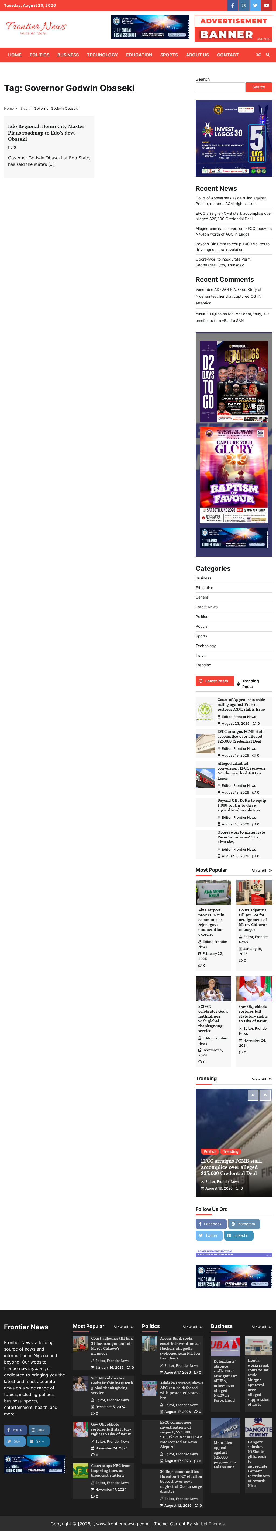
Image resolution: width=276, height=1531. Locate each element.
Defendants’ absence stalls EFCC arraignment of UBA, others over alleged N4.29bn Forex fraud (225, 1381)
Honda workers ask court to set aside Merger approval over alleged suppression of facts (259, 1382)
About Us (197, 55)
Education (139, 55)
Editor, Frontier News (239, 717)
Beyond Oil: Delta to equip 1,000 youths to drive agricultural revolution (242, 805)
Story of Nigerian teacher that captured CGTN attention (228, 296)
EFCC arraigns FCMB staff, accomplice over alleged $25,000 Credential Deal (241, 736)
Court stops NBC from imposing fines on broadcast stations (110, 1470)
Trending (203, 665)
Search (203, 79)
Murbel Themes (209, 1523)
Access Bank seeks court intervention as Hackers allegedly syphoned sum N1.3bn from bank (180, 1348)
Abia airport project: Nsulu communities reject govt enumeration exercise (211, 922)
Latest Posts (216, 681)
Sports (169, 55)
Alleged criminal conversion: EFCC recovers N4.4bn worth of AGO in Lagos (241, 770)
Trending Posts (250, 684)
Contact (228, 55)
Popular (202, 626)
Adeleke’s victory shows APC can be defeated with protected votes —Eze (181, 1390)
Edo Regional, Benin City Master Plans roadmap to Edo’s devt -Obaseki (46, 132)
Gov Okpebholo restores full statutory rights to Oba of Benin (253, 1013)
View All (259, 871)
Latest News (207, 607)
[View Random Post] (258, 55)
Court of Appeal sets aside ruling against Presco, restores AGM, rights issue (241, 704)
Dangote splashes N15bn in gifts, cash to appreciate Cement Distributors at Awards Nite (259, 1463)
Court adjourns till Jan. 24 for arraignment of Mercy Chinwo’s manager (253, 920)
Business (68, 55)
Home (15, 55)
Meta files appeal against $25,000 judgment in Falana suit (225, 1454)
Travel (201, 655)
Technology (102, 55)
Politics (39, 55)
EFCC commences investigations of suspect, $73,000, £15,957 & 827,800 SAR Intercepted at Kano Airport (181, 1434)
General (202, 597)
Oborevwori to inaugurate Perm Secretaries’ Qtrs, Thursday (241, 837)
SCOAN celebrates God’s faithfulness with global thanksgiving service (213, 1018)
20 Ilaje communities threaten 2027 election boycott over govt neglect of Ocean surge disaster (181, 1481)
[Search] (268, 55)
